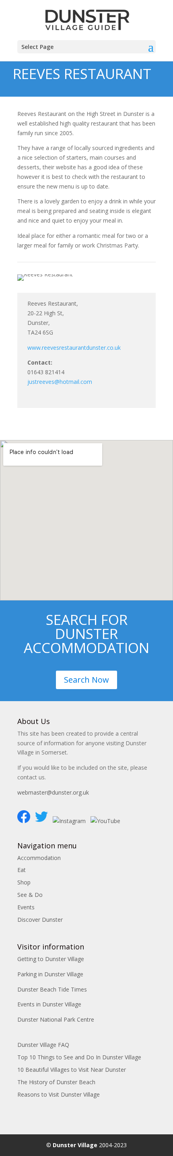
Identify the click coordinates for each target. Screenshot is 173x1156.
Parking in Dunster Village (50, 974)
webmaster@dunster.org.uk (53, 792)
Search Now (86, 679)
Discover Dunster (40, 919)
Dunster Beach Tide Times (52, 989)
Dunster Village (75, 1145)
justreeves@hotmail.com (59, 381)
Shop (24, 882)
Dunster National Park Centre (55, 1019)
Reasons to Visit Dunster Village (58, 1094)
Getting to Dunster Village (50, 959)
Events (26, 907)
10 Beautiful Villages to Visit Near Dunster (71, 1069)
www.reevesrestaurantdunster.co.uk (74, 347)
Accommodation (39, 858)
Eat (21, 870)
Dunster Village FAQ (43, 1045)
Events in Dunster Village (49, 1004)
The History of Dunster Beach (56, 1082)
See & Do (30, 894)
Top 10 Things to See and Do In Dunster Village (79, 1057)
